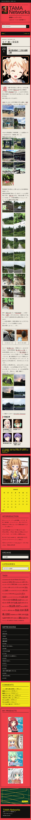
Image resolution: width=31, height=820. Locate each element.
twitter (12, 582)
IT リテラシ (5, 665)
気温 (19, 610)
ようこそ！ (5, 631)
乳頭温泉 (11, 92)
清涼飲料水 (14, 614)
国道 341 (11, 195)
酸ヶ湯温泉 (23, 352)
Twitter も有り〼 (11, 544)
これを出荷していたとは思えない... (10, 656)
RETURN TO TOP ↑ (7, 815)
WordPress (18, 582)
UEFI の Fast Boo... (6, 675)
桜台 (12, 610)
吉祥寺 (24, 602)
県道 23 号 (8, 312)
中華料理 (16, 600)
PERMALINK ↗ (5, 452)
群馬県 (16, 617)
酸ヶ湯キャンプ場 (20, 350)
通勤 (22, 618)
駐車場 (21, 620)
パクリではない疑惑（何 (7, 704)
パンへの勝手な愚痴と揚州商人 (8, 688)
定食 (22, 606)
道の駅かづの (10, 348)
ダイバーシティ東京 (21, 590)
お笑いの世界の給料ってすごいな (9, 670)
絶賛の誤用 (5, 641)
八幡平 (7, 315)
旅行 (9, 48)
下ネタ (6, 600)
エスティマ (14, 587)
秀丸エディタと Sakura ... (8, 646)
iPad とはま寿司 (5, 699)
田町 (21, 614)
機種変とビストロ (6, 691)
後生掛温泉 (18, 312)
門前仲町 (16, 620)
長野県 (11, 620)
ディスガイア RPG (8, 593)
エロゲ (21, 587)
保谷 (4, 602)
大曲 (3, 102)
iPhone (18, 579)
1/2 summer (6, 579)
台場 (10, 602)
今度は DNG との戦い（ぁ (7, 695)
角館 (27, 102)
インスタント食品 (22, 584)
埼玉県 (14, 606)
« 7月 (3, 509)
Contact (4, 636)
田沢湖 (9, 104)
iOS (12, 579)
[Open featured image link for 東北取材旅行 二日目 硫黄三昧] (15, 69)
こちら (23, 534)
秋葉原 (9, 618)
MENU (3, 33)
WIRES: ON (27, 33)
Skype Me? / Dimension (19, 413)
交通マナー (25, 599)
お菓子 (24, 582)
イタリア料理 (12, 584)
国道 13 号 (16, 89)
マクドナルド (17, 596)
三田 (24, 597)
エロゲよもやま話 (6, 651)
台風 (17, 602)
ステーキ (11, 590)
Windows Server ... (6, 660)
